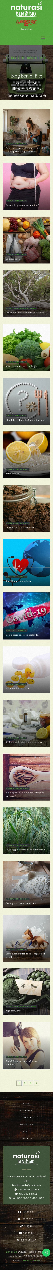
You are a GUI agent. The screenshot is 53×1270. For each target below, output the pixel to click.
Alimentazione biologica (17, 469)
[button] (43, 38)
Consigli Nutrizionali (16, 144)
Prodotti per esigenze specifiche (21, 308)
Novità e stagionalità (16, 577)
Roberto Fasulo (31, 1260)
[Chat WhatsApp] (46, 1253)
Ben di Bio (11, 1251)
